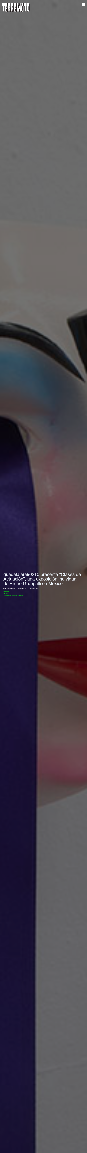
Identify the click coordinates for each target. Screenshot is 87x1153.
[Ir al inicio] (16, 7)
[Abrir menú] (83, 4)
